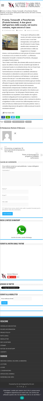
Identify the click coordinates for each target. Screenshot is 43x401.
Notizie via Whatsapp (7, 348)
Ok (22, 398)
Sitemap (3, 345)
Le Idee (2, 367)
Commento (6, 170)
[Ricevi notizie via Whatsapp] (26, 386)
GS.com (31, 384)
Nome (4, 189)
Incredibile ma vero (7, 377)
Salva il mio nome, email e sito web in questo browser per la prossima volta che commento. (21, 209)
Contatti (3, 352)
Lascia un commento (33, 30)
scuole (28, 122)
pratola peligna (18, 122)
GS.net (18, 384)
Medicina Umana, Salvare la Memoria (13, 361)
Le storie (3, 364)
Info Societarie (5, 342)
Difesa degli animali (7, 374)
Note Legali (4, 336)
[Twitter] (21, 386)
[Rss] (17, 386)
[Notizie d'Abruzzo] (21, 5)
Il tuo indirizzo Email (7, 298)
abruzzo (8, 122)
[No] (40, 394)
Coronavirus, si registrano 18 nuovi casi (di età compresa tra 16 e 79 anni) (14, 149)
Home (3, 11)
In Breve (9, 11)
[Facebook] (19, 386)
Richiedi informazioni (7, 329)
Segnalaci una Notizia (8, 326)
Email (4, 195)
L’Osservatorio (5, 370)
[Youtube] (23, 386)
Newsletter (4, 339)
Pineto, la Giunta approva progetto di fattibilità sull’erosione (30, 155)
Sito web (5, 202)
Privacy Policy (5, 332)
